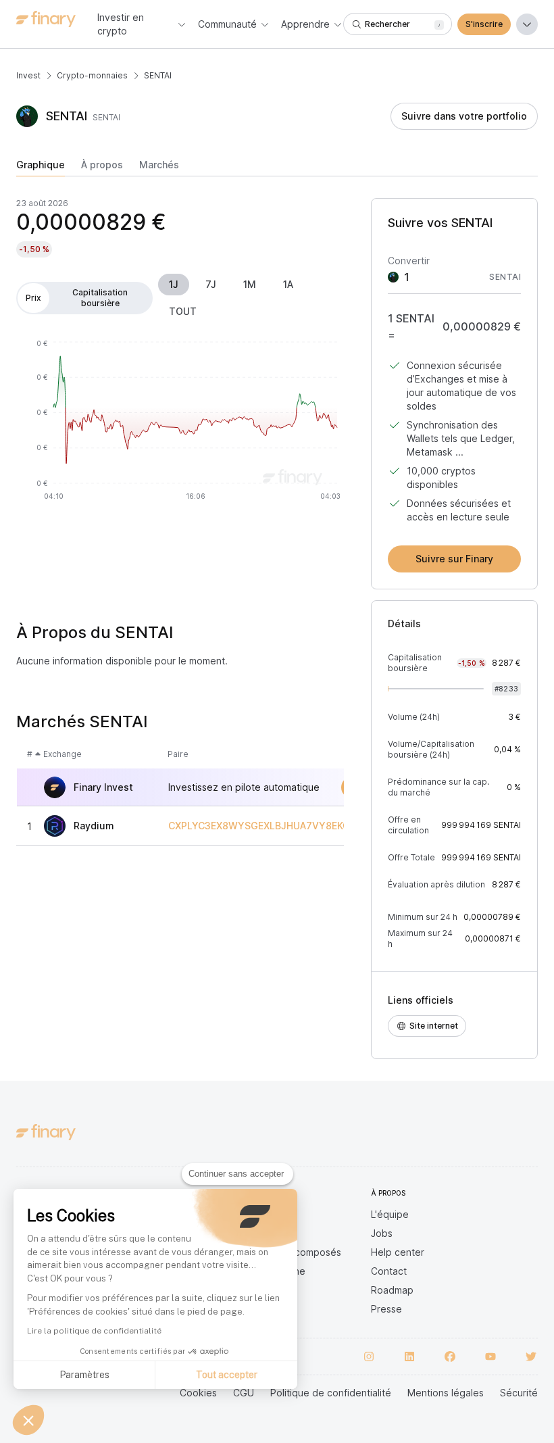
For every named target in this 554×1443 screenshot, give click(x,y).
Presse (386, 1309)
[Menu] (527, 24)
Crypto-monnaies (92, 75)
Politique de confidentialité (330, 1392)
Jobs (382, 1233)
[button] (28, 1420)
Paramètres (84, 1374)
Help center (397, 1252)
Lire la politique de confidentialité (94, 1331)
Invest (28, 75)
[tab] (40, 168)
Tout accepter (226, 1374)
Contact (389, 1271)
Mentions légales (445, 1392)
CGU (243, 1392)
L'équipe (390, 1214)
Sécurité (519, 1392)
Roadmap (392, 1290)
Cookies (198, 1392)
